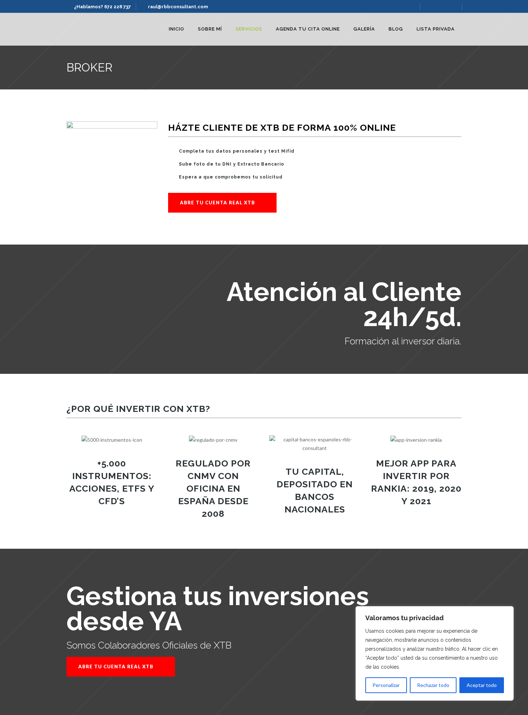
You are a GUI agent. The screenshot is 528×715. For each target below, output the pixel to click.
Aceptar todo (482, 685)
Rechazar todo (433, 685)
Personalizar (386, 685)
